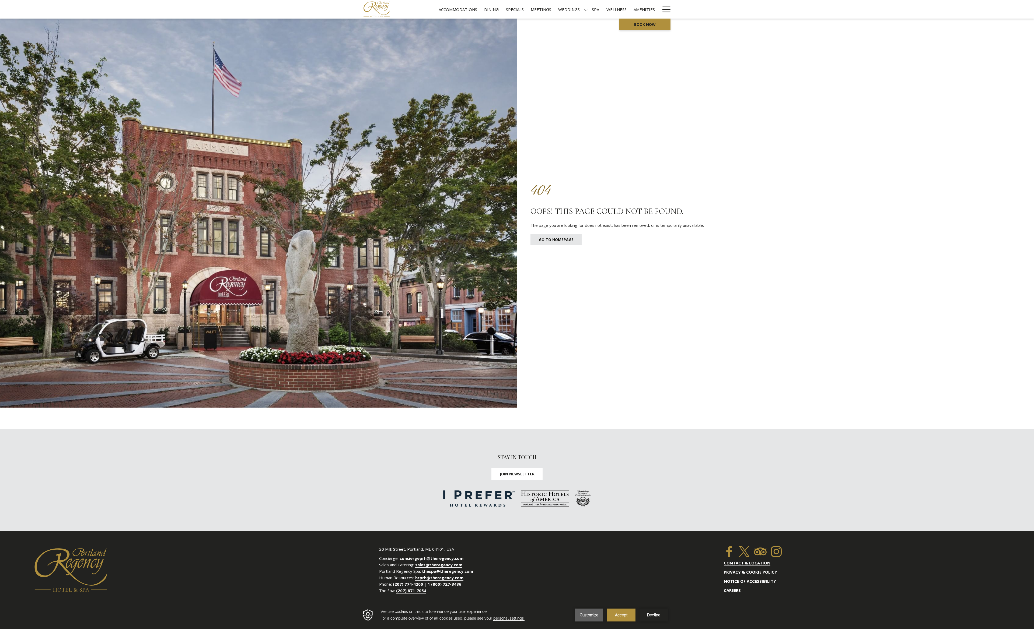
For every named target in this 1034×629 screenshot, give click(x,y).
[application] (517, 615)
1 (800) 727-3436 (444, 584)
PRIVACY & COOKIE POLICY (750, 572)
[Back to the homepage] (377, 9)
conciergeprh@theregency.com (431, 558)
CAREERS (732, 590)
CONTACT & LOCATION (747, 563)
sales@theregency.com (438, 564)
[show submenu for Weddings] (585, 9)
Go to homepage (556, 239)
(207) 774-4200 (408, 584)
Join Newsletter (517, 473)
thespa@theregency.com (447, 571)
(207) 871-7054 (411, 590)
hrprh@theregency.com (439, 577)
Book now (645, 24)
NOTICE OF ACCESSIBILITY (750, 581)
